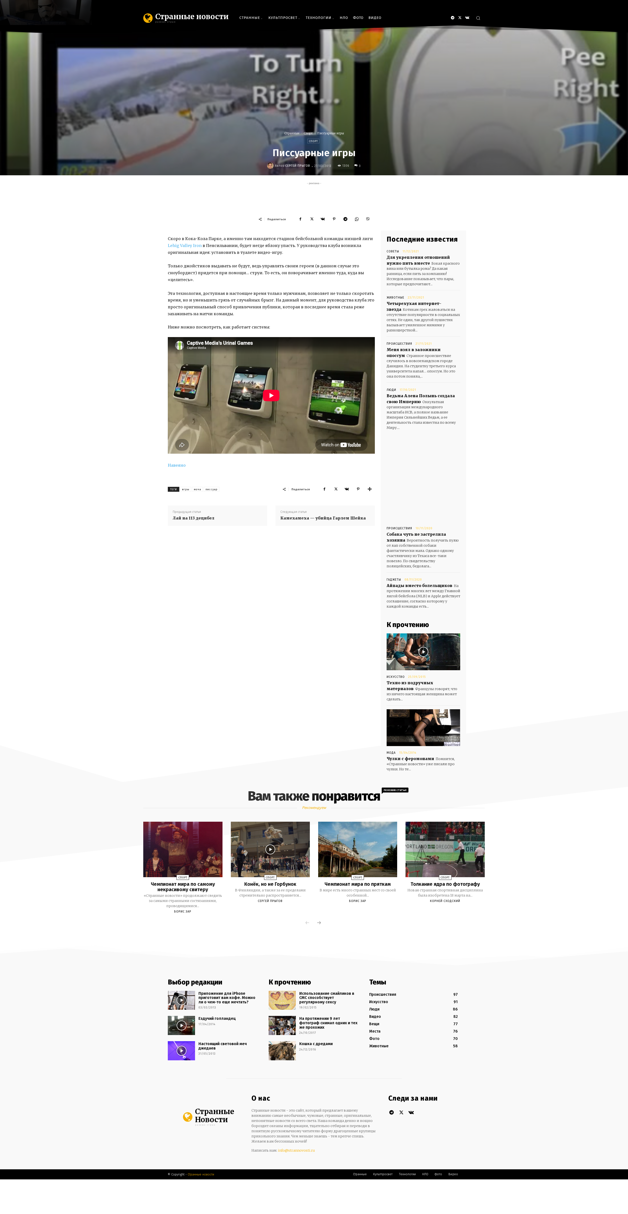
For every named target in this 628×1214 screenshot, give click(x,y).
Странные (291, 133)
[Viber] (368, 219)
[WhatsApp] (357, 219)
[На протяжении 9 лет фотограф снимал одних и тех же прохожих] (282, 1025)
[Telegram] (452, 18)
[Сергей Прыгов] (271, 166)
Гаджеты (394, 579)
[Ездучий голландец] (181, 1025)
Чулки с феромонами (410, 758)
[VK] (323, 219)
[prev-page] (307, 923)
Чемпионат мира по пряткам (358, 884)
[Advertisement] (314, 197)
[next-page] (319, 923)
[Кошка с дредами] (282, 1050)
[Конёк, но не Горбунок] (270, 849)
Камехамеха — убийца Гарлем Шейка (323, 518)
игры (185, 489)
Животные (395, 297)
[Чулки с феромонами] (423, 727)
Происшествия (399, 343)
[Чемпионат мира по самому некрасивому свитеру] (182, 849)
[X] (460, 18)
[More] (370, 489)
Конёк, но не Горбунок (270, 884)
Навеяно (177, 465)
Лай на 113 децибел (193, 518)
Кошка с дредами (316, 1043)
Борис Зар (182, 911)
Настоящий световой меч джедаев (222, 1045)
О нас (260, 1098)
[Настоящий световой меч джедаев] (181, 1050)
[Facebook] (300, 219)
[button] (478, 18)
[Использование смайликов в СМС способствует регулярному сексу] (282, 1000)
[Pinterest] (334, 219)
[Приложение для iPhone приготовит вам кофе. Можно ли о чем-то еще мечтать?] (181, 1000)
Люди (391, 389)
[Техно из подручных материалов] (423, 651)
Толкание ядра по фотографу (445, 884)
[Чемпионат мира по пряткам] (357, 849)
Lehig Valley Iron (185, 245)
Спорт (308, 133)
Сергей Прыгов (297, 165)
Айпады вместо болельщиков (419, 585)
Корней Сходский (445, 901)
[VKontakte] (467, 18)
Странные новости (201, 1174)
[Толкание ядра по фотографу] (445, 849)
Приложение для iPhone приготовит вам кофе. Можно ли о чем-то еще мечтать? (226, 997)
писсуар (212, 489)
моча (197, 489)
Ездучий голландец (217, 1018)
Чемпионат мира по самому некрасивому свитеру (183, 886)
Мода (391, 752)
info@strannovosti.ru (296, 1150)
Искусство (396, 676)
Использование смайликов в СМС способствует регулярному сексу (326, 997)
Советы (393, 251)
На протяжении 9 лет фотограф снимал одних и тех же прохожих (328, 1022)
